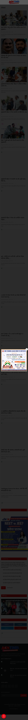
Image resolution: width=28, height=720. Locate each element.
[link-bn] (14, 360)
